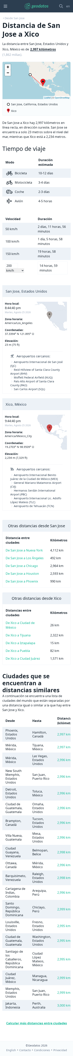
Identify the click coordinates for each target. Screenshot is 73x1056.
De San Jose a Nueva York (24, 550)
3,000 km (63, 1005)
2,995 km (63, 926)
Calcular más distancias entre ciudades (36, 1023)
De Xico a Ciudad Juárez (23, 658)
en (68, 6)
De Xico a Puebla (18, 651)
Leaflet (47, 97)
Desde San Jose (15, 18)
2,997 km (63, 734)
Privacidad (60, 1050)
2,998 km (63, 852)
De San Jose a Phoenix (22, 581)
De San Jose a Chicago (22, 566)
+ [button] (8, 67)
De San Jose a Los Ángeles (25, 558)
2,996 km (63, 760)
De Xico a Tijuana (18, 635)
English (11, 1050)
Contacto (25, 1050)
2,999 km (63, 909)
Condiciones (42, 1050)
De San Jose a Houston (22, 573)
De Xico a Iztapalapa (20, 643)
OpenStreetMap (62, 97)
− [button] (8, 72)
